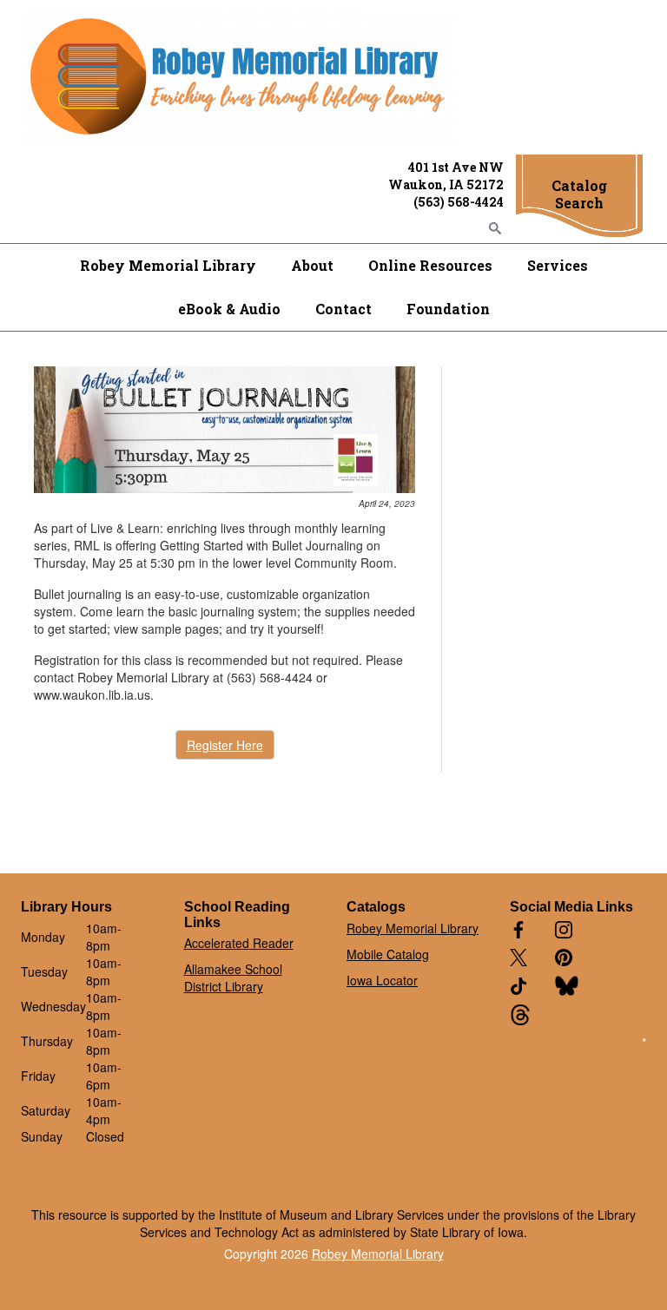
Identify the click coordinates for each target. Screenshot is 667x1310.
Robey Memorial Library (168, 265)
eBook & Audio (229, 309)
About (312, 265)
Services (557, 265)
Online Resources (430, 265)
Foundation (448, 309)
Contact (343, 309)
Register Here (225, 745)
